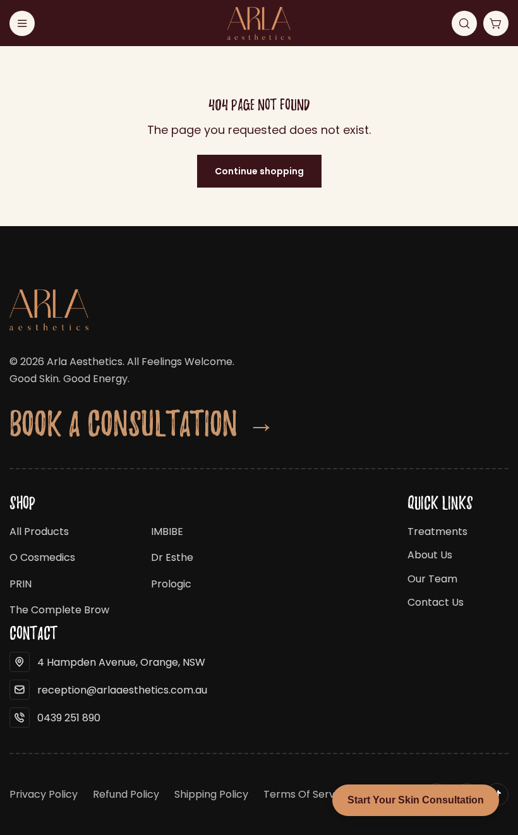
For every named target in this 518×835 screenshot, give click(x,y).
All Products (39, 531)
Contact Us (435, 602)
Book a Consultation (142, 423)
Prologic (171, 584)
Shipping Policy (211, 794)
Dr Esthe (172, 557)
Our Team (432, 579)
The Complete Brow (59, 610)
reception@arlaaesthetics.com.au (122, 690)
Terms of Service (306, 794)
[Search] (464, 23)
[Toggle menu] (22, 23)
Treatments (437, 531)
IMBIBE (167, 531)
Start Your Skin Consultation (415, 800)
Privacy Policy (43, 794)
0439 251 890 (68, 718)
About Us (429, 555)
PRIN (20, 584)
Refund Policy (126, 794)
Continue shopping (259, 171)
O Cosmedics (42, 557)
